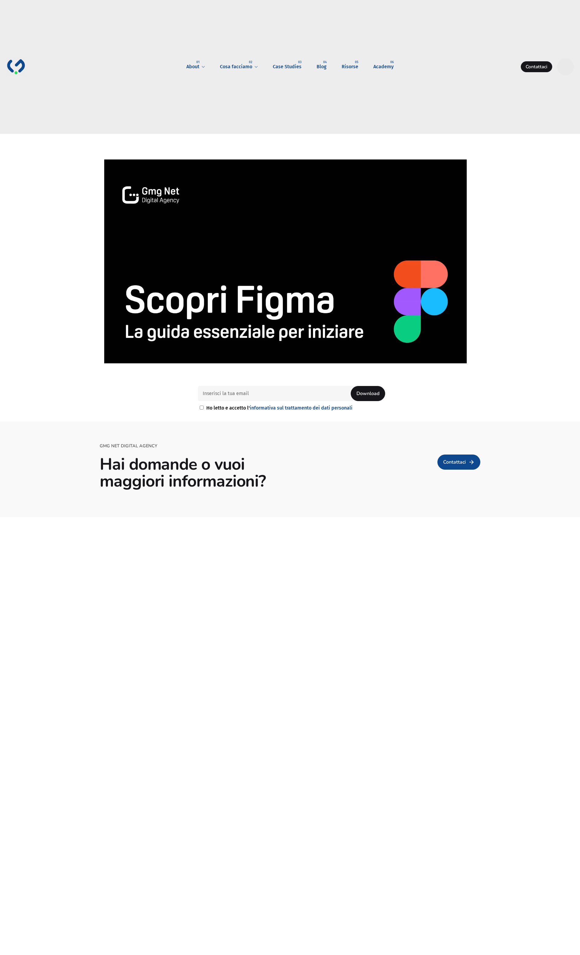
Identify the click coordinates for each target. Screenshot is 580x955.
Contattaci (536, 66)
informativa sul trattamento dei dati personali (301, 408)
